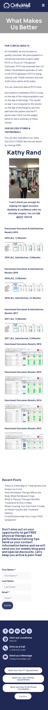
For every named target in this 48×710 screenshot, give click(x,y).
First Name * (9, 569)
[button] (43, 5)
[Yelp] (29, 631)
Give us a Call (17, 646)
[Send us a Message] (5, 656)
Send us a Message (20, 655)
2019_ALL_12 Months (15, 238)
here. (39, 87)
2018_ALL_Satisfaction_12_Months (23, 297)
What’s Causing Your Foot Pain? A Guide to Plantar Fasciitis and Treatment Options (25, 510)
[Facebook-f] (5, 631)
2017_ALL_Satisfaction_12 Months (22, 338)
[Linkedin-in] (17, 631)
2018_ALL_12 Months (15, 278)
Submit (7, 605)
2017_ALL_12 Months (15, 318)
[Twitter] (11, 631)
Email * (6, 592)
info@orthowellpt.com (20, 658)
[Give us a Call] (5, 648)
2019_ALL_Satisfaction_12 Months (22, 257)
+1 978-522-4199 (17, 649)
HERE (18, 145)
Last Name (8, 581)
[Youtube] (23, 631)
